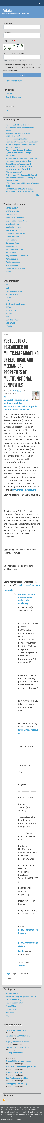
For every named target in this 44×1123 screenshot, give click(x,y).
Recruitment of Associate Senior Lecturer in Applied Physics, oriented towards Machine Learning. (22, 144)
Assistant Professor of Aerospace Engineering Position (19, 134)
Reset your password (14, 80)
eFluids (9, 326)
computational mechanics (16, 400)
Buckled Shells (12, 294)
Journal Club (11, 1006)
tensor (8, 271)
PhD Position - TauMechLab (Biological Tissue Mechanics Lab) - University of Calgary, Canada (21, 177)
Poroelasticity (11, 240)
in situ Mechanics (12, 265)
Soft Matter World (13, 320)
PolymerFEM (11, 310)
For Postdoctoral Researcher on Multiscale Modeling (27, 599)
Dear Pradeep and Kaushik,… (17, 1078)
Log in (21, 951)
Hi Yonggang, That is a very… (17, 1083)
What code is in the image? (14, 53)
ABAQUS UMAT (12, 208)
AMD (7, 288)
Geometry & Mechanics (15, 217)
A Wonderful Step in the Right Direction (22, 1066)
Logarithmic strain (13, 224)
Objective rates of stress (15, 233)
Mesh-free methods (14, 230)
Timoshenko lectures (14, 249)
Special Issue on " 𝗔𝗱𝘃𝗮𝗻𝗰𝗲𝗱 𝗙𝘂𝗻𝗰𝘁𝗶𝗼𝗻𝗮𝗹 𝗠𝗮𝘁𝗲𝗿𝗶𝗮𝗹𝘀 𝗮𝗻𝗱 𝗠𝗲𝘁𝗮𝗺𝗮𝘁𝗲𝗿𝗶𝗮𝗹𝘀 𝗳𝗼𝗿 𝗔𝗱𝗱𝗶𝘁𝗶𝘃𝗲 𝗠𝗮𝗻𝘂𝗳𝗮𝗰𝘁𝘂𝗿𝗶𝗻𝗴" (20, 168)
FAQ (7, 1015)
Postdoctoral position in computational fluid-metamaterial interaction (22, 159)
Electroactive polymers (15, 304)
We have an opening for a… (16, 1030)
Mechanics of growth (14, 227)
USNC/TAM (10, 323)
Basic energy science (14, 291)
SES (7, 316)
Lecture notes (11, 1009)
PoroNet (9, 313)
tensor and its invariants (15, 268)
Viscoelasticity (11, 252)
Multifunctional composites (16, 409)
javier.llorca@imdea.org (29, 585)
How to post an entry (14, 1003)
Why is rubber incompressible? (18, 255)
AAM (7, 285)
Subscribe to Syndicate (4, 1100)
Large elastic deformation (16, 221)
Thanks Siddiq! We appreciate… (18, 1061)
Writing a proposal (13, 262)
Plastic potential (12, 236)
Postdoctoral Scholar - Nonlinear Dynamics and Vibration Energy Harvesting (19, 153)
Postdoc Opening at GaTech (17, 139)
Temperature (11, 246)
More (38, 195)
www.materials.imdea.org (24, 489)
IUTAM (8, 307)
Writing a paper (12, 259)
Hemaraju (8, 590)
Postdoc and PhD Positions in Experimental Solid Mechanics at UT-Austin (20, 127)
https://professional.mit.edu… (18, 1041)
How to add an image (14, 999)
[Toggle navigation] (39, 11)
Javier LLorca (17, 391)
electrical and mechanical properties (21, 406)
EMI (7, 300)
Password (7, 32)
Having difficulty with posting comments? (22, 996)
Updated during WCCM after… (18, 1036)
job (5, 396)
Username (7, 23)
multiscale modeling (13, 403)
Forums (9, 93)
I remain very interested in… (17, 1047)
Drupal (30, 1112)
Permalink (22, 965)
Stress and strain (12, 243)
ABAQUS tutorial (12, 211)
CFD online (10, 297)
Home (6, 335)
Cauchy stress (11, 214)
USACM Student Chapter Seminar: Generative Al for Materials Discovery (20, 190)
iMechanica (7, 10)
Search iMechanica (13, 97)
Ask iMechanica (12, 993)
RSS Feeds (10, 1012)
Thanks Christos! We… (15, 1072)
